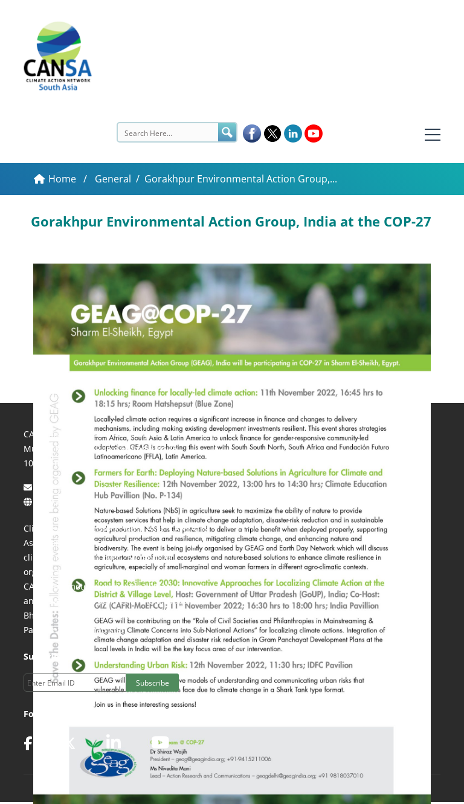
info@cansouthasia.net (80, 487)
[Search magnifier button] (227, 132)
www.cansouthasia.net (80, 501)
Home (63, 178)
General (113, 178)
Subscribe (152, 683)
